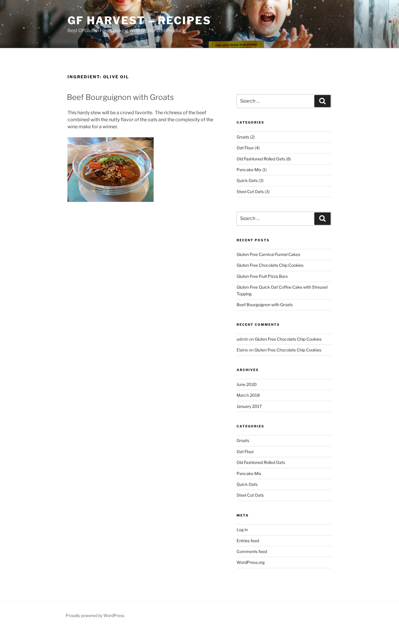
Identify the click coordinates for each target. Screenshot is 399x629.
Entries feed (248, 540)
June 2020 (247, 384)
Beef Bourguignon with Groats (120, 97)
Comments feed (252, 551)
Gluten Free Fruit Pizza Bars (262, 276)
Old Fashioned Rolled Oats (261, 158)
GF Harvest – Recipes (139, 20)
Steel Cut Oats (250, 191)
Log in (242, 529)
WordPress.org (251, 562)
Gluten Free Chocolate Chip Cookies (270, 265)
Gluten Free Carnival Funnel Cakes (268, 254)
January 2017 (249, 406)
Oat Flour (245, 147)
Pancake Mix (249, 169)
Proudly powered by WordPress (95, 615)
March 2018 (248, 395)
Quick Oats (247, 180)
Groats (243, 136)
